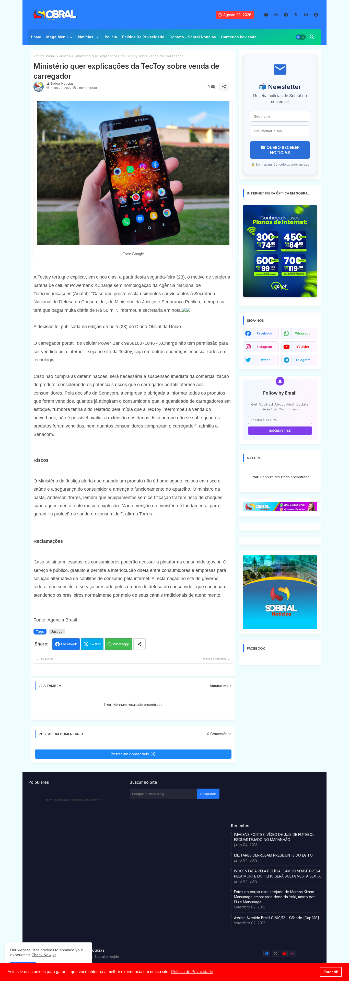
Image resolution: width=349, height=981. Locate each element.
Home (36, 37)
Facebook (69, 644)
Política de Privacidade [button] (192, 972)
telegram (302, 360)
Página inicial (44, 56)
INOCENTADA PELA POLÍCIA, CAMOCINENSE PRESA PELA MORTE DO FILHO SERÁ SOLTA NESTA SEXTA (277, 873)
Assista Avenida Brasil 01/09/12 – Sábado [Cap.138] (276, 918)
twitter (264, 360)
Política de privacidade (143, 37)
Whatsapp (121, 644)
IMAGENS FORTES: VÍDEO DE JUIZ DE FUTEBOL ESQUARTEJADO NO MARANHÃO (274, 837)
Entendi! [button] (330, 972)
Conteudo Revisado (239, 37)
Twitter (95, 644)
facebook (264, 333)
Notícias (86, 37)
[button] (301, 37)
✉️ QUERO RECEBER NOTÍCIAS (280, 150)
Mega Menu (57, 37)
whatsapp (302, 333)
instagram (264, 347)
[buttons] (266, 15)
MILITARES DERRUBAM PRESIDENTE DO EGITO (273, 855)
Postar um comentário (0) (133, 754)
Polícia (111, 37)
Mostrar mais (220, 686)
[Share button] (139, 644)
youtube (302, 347)
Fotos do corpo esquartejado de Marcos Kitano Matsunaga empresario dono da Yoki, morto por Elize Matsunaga (274, 897)
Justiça (65, 56)
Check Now (41, 955)
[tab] (36, 38)
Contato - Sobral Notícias (192, 37)
